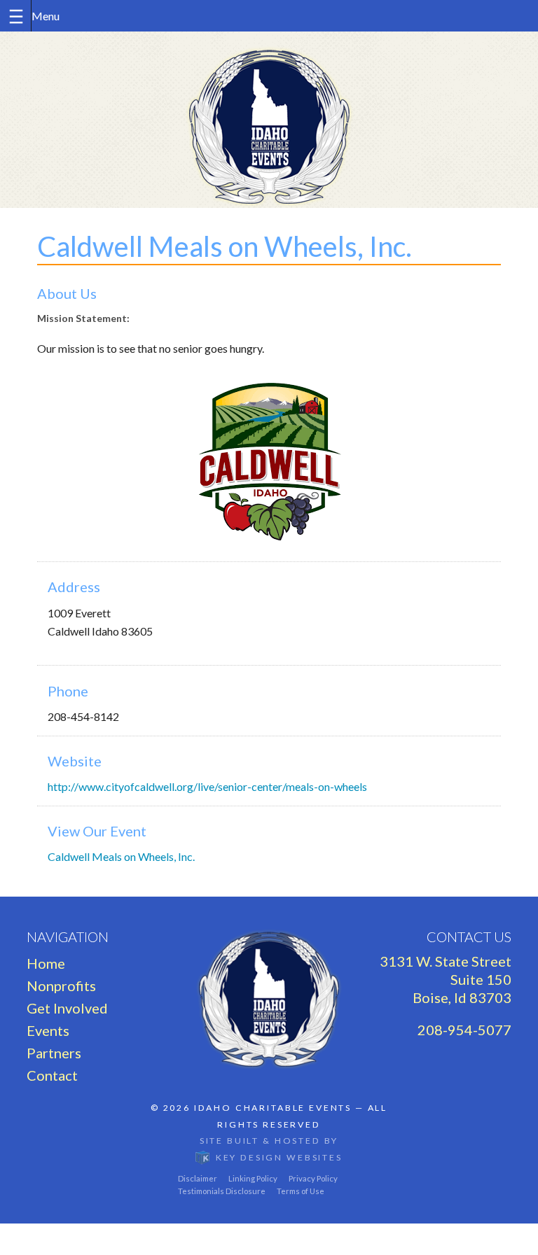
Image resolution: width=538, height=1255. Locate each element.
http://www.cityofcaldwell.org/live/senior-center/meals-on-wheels (207, 786)
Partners (54, 1052)
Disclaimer (197, 1178)
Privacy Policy (313, 1178)
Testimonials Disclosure (221, 1191)
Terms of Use (300, 1191)
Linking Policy (252, 1178)
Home (46, 963)
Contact (52, 1075)
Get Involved (67, 1008)
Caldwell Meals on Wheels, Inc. (121, 856)
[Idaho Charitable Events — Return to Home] (269, 119)
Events (48, 1030)
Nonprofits (61, 985)
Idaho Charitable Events (273, 1107)
